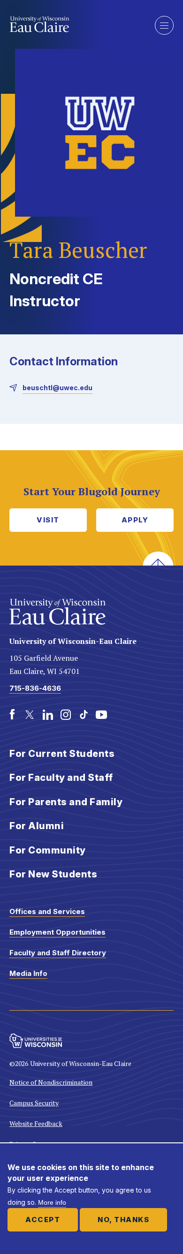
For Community (47, 850)
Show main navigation (164, 25)
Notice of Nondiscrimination (50, 1082)
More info (52, 1202)
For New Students (53, 874)
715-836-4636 (35, 688)
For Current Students (61, 753)
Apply (135, 519)
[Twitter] (30, 715)
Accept (42, 1219)
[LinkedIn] (48, 715)
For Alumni (36, 825)
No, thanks (123, 1219)
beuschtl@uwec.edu (57, 388)
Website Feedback (35, 1123)
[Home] (75, 24)
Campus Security (34, 1102)
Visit (48, 519)
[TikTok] (83, 715)
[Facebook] (12, 715)
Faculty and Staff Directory (57, 952)
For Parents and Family (65, 802)
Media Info (28, 973)
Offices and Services (47, 911)
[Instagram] (66, 715)
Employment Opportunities (57, 932)
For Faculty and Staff (61, 777)
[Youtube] (101, 715)
